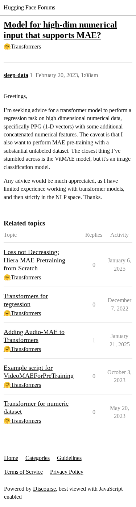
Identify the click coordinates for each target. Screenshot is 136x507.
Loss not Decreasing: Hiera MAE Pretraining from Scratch (34, 259)
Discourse (44, 489)
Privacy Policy (66, 472)
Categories (37, 458)
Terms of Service (23, 472)
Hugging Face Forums (29, 7)
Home (11, 458)
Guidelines (69, 458)
